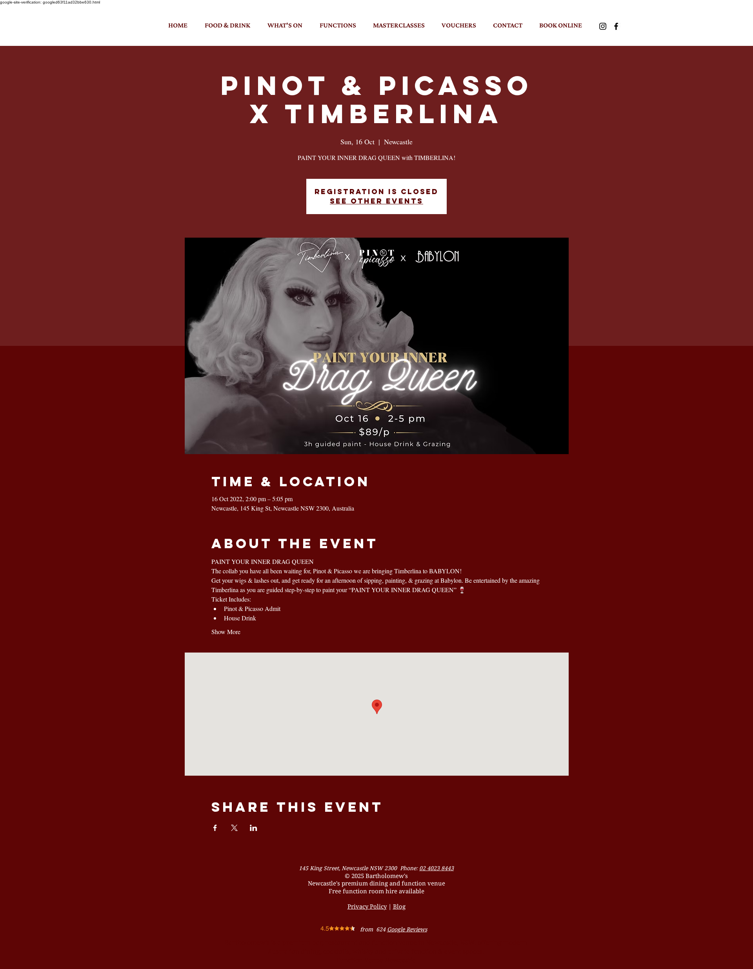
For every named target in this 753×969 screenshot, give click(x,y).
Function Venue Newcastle (376, 960)
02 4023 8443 (436, 868)
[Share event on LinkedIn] (253, 828)
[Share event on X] (234, 828)
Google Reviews (407, 929)
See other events (376, 200)
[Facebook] (616, 26)
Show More (225, 631)
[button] (227, 25)
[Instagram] (602, 26)
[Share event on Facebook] (215, 828)
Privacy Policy (367, 906)
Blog (399, 906)
